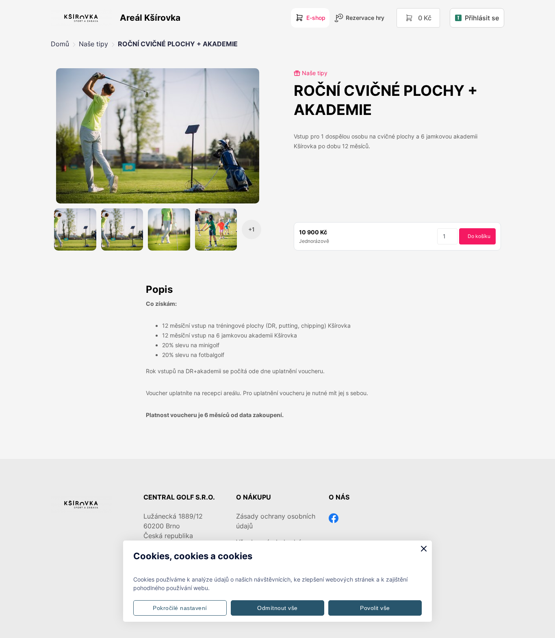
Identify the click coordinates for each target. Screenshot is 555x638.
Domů (60, 44)
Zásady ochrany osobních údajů (275, 521)
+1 (251, 229)
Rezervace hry (365, 17)
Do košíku (479, 236)
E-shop (315, 17)
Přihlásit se (482, 18)
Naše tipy (93, 44)
